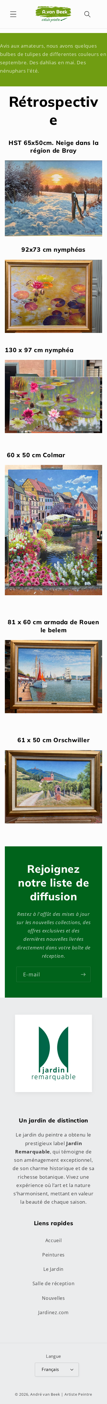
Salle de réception (53, 1283)
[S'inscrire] (83, 974)
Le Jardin (53, 1269)
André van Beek (45, 1394)
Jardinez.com (53, 1312)
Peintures (53, 1255)
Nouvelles (53, 1298)
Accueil (53, 1240)
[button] (13, 14)
